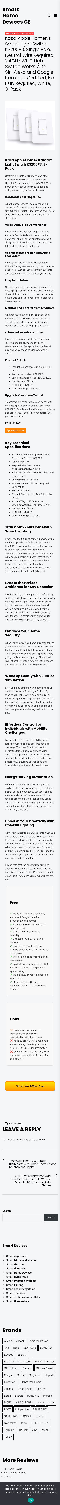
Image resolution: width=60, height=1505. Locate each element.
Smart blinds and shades (21, 1260)
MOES (8, 1402)
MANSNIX (33, 1395)
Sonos (39, 1416)
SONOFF (26, 1416)
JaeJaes (9, 1388)
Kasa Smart (17, 1124)
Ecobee (8, 1354)
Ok (30, 1500)
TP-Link (23, 1429)
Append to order (16, 430)
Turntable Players (13, 1468)
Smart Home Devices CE (16, 15)
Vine (34, 1429)
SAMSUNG (10, 1416)
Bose (16, 1347)
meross (47, 1395)
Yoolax (8, 1436)
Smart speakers (15, 1293)
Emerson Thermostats (17, 1361)
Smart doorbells (16, 1268)
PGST (7, 1409)
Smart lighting (14, 1285)
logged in (20, 1139)
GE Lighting (11, 1368)
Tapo (24, 1423)
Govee (21, 1375)
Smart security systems (20, 1289)
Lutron (19, 1395)
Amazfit (21, 1341)
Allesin (8, 1341)
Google (8, 1375)
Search (6, 1210)
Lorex (7, 1395)
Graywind (34, 1375)
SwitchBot (10, 1423)
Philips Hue (22, 1409)
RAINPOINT (40, 1409)
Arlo (6, 1347)
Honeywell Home (31, 1381)
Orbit (51, 1402)
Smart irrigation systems (21, 1280)
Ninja (41, 1402)
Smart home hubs (17, 1276)
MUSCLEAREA (24, 1402)
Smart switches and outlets (19, 33)
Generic (27, 1368)
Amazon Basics (39, 1341)
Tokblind (9, 1429)
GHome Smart (44, 1368)
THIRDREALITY (40, 1423)
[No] (56, 1493)
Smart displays (15, 1264)
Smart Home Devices (19, 1272)
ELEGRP (22, 1354)
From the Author (44, 1361)
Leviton (41, 1388)
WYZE (45, 1429)
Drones (7, 1476)
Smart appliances (16, 1256)
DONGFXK (46, 1347)
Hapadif (49, 1375)
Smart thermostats (17, 1301)
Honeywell (10, 1381)
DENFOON (29, 1347)
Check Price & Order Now (30, 1086)
